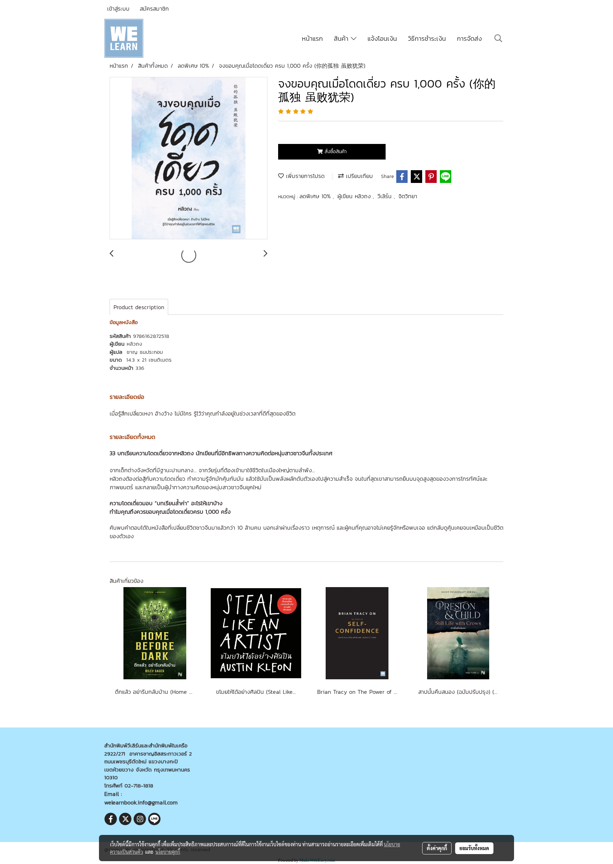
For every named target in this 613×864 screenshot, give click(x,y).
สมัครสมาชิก (154, 8)
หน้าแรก (312, 38)
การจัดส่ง (469, 38)
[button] (498, 38)
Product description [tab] (139, 307)
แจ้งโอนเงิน (382, 38)
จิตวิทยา (407, 196)
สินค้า (342, 38)
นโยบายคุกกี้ (167, 851)
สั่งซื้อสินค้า (335, 151)
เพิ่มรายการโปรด (304, 176)
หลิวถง (134, 344)
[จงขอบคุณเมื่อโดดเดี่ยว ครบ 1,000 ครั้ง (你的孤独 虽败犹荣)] (188, 158)
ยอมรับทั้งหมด (474, 848)
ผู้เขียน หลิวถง (355, 196)
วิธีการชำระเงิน (427, 38)
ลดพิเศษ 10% (316, 196)
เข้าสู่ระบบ (118, 8)
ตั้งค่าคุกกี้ (437, 848)
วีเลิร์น (385, 196)
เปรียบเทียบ (358, 176)
